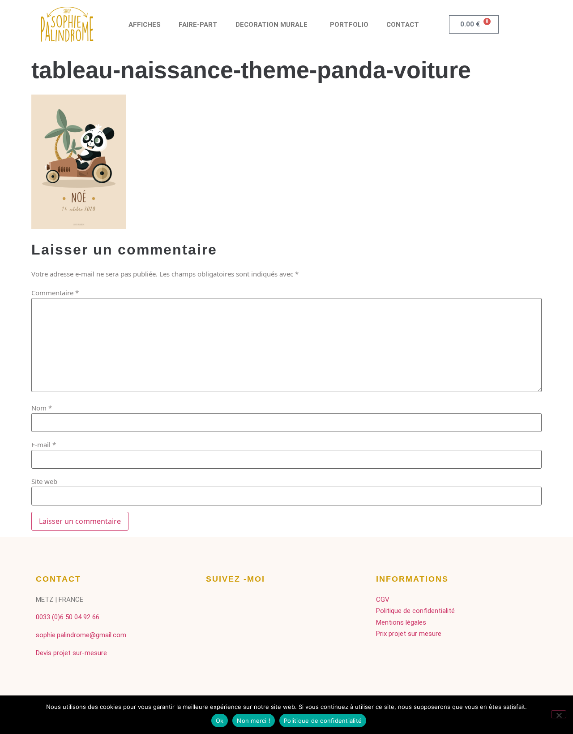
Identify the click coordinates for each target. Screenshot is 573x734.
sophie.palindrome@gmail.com (81, 635)
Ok (220, 720)
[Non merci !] (558, 714)
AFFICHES (144, 25)
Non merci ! (253, 720)
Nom (41, 408)
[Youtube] (261, 604)
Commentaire (55, 292)
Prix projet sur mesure (408, 634)
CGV (382, 600)
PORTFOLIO (349, 25)
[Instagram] (238, 604)
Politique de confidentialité (415, 611)
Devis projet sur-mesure (71, 653)
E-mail (43, 444)
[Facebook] (216, 604)
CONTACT (402, 25)
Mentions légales (401, 622)
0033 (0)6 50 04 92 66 (67, 617)
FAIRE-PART (198, 25)
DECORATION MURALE (271, 25)
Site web (44, 481)
